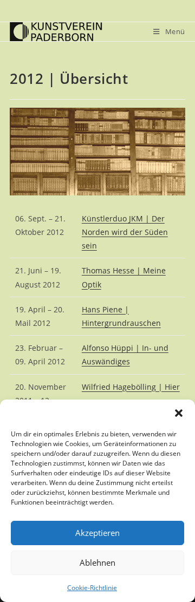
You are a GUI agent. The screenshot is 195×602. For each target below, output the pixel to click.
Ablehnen (97, 562)
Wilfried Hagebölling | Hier (131, 387)
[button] (178, 413)
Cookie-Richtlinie (92, 587)
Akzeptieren (97, 532)
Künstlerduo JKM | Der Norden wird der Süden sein (125, 232)
